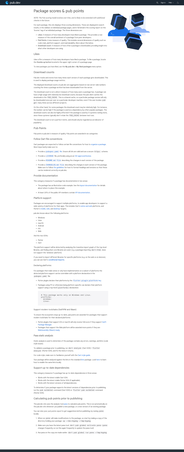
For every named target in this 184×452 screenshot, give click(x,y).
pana (66, 404)
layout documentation (88, 185)
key (87, 281)
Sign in (163, 3)
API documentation (82, 193)
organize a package (98, 144)
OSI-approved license (83, 156)
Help (170, 3)
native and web (86, 206)
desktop (57, 209)
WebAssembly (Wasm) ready (49, 330)
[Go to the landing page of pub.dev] (12, 2)
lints (82, 360)
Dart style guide (84, 355)
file (54, 152)
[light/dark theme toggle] (178, 2)
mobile (43, 209)
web (48, 209)
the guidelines (59, 167)
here (98, 360)
